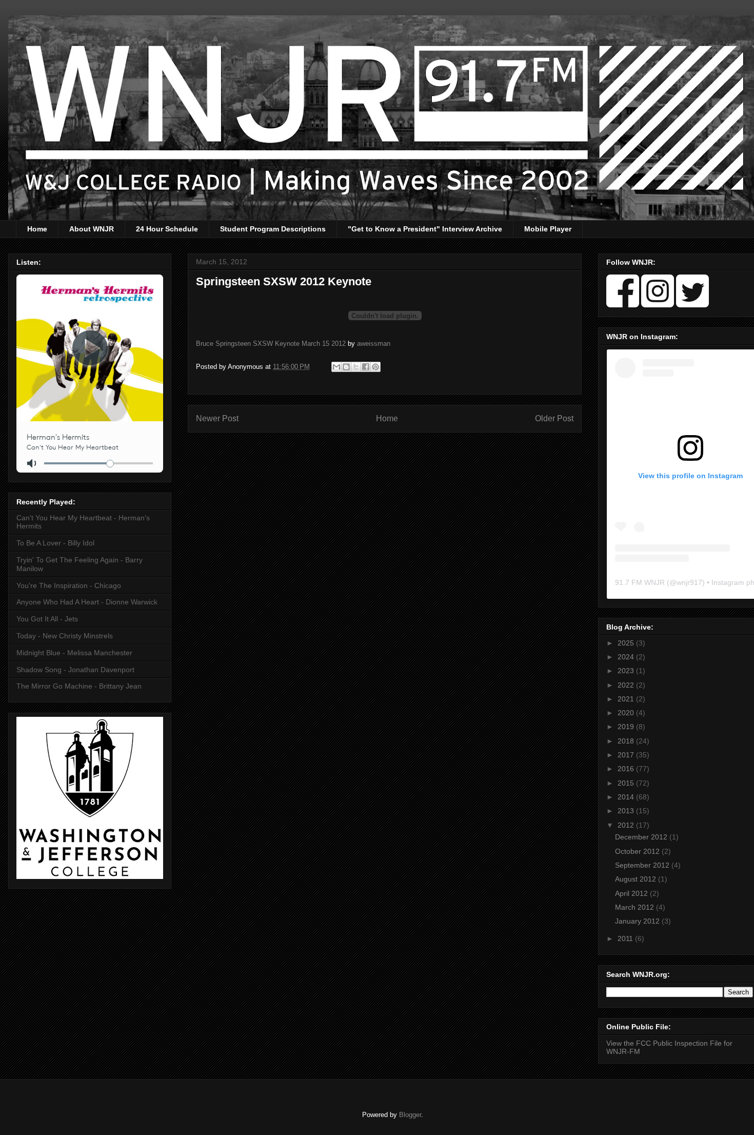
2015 (627, 783)
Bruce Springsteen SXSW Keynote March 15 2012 (271, 343)
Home (37, 229)
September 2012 (643, 865)
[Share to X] (356, 367)
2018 (627, 741)
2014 (627, 797)
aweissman (373, 343)
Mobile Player (547, 229)
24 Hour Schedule (167, 229)
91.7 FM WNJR (640, 582)
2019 (627, 726)
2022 (627, 685)
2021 (627, 699)
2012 (627, 825)
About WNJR (91, 229)
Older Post (554, 418)
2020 (627, 713)
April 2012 (632, 893)
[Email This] (336, 367)
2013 (627, 811)
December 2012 (642, 837)
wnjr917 (689, 582)
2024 (627, 657)
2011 (626, 938)
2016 (627, 769)
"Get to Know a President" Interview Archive (425, 229)
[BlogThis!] (346, 367)
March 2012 (635, 907)
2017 (627, 755)
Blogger (410, 1115)
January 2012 (638, 921)
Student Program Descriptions (273, 229)
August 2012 (636, 879)
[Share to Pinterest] (375, 367)
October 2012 (638, 851)
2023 (627, 671)
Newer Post (217, 418)
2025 (627, 643)
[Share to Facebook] (366, 367)
